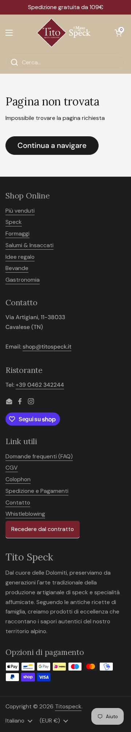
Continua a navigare (52, 145)
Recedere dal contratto (42, 529)
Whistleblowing (25, 514)
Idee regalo (20, 257)
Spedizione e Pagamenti (36, 491)
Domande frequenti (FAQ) (39, 456)
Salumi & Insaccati (29, 245)
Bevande (16, 268)
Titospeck (68, 706)
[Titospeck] (64, 32)
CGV (11, 467)
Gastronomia (22, 279)
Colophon (18, 479)
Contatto (17, 502)
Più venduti (20, 210)
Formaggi (17, 233)
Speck (13, 222)
